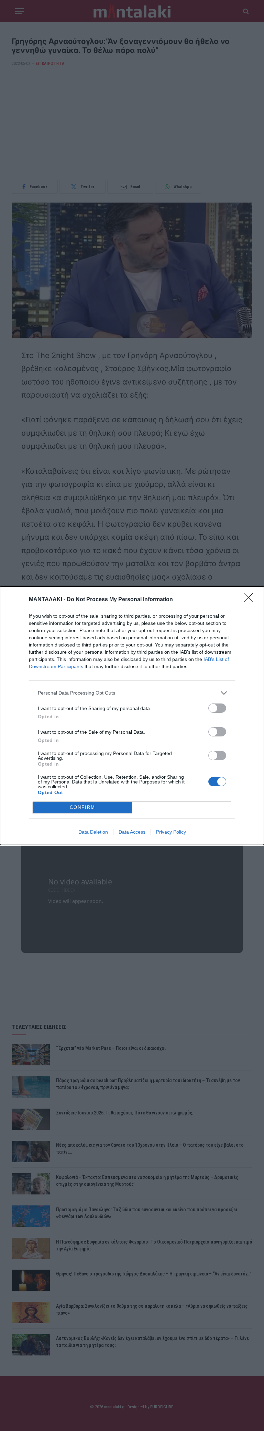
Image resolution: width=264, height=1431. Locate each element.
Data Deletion (93, 832)
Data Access (132, 832)
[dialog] (132, 715)
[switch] (217, 708)
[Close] (250, 599)
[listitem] (132, 693)
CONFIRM (82, 807)
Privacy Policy (171, 832)
